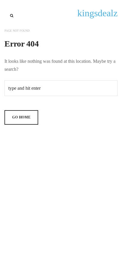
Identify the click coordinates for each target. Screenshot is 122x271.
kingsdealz (97, 13)
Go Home (21, 117)
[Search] (11, 16)
